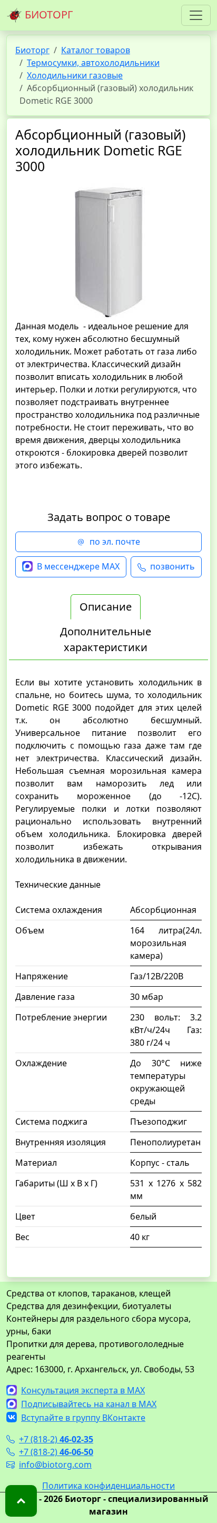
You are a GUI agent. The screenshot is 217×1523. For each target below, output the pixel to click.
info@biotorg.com (55, 1464)
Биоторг (32, 50)
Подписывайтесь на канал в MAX (88, 1404)
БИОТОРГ (47, 14)
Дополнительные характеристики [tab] (105, 639)
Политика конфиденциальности (108, 1485)
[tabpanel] (108, 968)
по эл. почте (115, 541)
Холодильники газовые (75, 75)
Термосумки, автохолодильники (93, 62)
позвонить (172, 566)
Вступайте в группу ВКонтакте (83, 1417)
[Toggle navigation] (196, 15)
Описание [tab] (106, 607)
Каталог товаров (95, 50)
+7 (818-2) (56, 1439)
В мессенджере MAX (78, 566)
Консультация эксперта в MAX (83, 1390)
